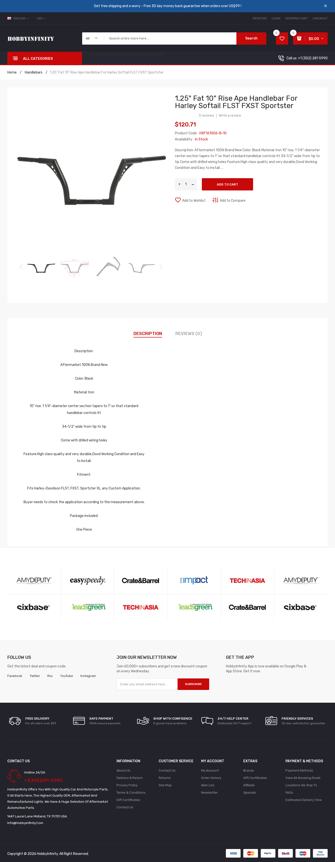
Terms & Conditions (131, 792)
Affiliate (249, 785)
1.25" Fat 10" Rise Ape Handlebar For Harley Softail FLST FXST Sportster (107, 72)
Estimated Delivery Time (303, 800)
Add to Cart (227, 184)
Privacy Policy (127, 785)
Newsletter (209, 792)
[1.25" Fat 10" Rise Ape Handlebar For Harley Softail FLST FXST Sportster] (41, 266)
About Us (123, 770)
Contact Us (124, 807)
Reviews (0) (188, 333)
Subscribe (193, 684)
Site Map (165, 785)
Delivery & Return (129, 778)
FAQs (289, 792)
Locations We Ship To (301, 785)
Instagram (88, 676)
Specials (249, 792)
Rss (50, 676)
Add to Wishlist (194, 201)
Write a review (230, 115)
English (19, 18)
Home (12, 72)
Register (260, 18)
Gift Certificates (128, 800)
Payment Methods (299, 770)
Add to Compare (232, 201)
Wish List (207, 785)
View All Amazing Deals (303, 778)
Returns (165, 778)
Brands (248, 770)
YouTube (66, 676)
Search (251, 38)
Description (147, 333)
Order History (211, 778)
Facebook (14, 676)
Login (276, 18)
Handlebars (33, 72)
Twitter (35, 676)
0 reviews (206, 115)
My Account (210, 770)
